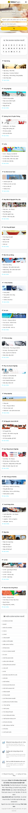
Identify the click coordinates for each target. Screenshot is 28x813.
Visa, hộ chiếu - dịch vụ (9, 327)
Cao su (5, 631)
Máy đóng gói (6, 544)
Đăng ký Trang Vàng (8, 774)
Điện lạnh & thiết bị (8, 644)
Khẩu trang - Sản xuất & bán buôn (11, 269)
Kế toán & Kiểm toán (8, 378)
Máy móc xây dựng (8, 542)
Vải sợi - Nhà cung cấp (8, 216)
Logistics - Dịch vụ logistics (10, 519)
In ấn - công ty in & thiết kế (10, 154)
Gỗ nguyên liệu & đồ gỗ (11, 421)
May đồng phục (7, 211)
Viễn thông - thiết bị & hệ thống (11, 486)
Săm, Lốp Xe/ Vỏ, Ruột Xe (9, 352)
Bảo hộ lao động (9, 255)
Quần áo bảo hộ (7, 272)
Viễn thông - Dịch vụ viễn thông (11, 491)
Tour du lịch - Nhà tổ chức (9, 322)
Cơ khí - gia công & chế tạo (10, 569)
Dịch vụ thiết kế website (15, 761)
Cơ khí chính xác (7, 572)
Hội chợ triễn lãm (7, 133)
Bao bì (4, 624)
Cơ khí (6, 560)
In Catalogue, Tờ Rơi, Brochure (11, 156)
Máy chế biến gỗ (7, 549)
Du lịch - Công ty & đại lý (9, 320)
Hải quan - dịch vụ (8, 521)
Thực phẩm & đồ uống (9, 715)
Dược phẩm (6, 292)
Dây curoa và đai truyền (9, 100)
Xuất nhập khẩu (9, 504)
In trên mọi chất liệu (8, 161)
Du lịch (6, 310)
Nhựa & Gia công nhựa (11, 587)
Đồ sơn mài (6, 241)
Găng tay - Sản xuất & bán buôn (11, 267)
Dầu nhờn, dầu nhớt (8, 355)
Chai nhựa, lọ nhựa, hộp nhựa (10, 599)
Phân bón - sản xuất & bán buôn (11, 410)
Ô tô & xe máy (8, 338)
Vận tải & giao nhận (8, 658)
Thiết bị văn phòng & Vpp (9, 718)
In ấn (5, 144)
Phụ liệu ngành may (8, 214)
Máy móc (6, 532)
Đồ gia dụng (6, 648)
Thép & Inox (6, 708)
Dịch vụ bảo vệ (7, 186)
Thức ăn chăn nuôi (8, 408)
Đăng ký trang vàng (16, 742)
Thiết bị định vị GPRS (8, 493)
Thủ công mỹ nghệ (9, 227)
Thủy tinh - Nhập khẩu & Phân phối (12, 463)
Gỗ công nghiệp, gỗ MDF (9, 438)
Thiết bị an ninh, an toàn (9, 184)
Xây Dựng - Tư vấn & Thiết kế (10, 73)
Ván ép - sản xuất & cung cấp (10, 433)
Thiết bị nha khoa (7, 299)
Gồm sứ (5, 244)
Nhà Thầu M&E (7, 78)
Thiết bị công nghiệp (8, 98)
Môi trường (6, 681)
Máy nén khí (6, 105)
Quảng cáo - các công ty (9, 126)
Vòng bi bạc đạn (7, 103)
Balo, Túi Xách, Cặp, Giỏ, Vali (10, 466)
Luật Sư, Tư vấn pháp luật (9, 375)
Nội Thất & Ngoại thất (8, 688)
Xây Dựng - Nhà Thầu (8, 70)
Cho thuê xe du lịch (8, 325)
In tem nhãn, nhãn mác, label (10, 158)
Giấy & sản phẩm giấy (8, 661)
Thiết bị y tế (6, 297)
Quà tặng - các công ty (9, 458)
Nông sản (5, 403)
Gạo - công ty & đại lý (8, 405)
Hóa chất (5, 668)
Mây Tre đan (6, 239)
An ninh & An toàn (9, 172)
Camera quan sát (7, 181)
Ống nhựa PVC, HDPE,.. (9, 604)
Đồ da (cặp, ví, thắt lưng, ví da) (11, 461)
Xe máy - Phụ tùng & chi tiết (10, 350)
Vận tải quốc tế (7, 516)
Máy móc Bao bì (7, 546)
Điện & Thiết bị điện (8, 641)
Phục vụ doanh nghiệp (10, 366)
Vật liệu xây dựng (7, 722)
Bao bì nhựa (6, 602)
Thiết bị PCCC (6, 188)
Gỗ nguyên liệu (7, 431)
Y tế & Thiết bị (8, 283)
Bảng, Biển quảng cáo (8, 128)
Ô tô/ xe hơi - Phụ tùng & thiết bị (11, 348)
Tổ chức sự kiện (7, 131)
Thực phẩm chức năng (9, 295)
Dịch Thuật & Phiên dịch (9, 380)
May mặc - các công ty (8, 209)
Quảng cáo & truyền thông (12, 116)
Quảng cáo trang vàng (14, 751)
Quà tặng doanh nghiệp (11, 449)
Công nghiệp (7, 88)
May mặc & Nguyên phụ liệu (12, 199)
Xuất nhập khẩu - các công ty (10, 514)
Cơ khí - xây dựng (7, 577)
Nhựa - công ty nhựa (8, 597)
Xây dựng (7, 61)
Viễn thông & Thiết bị (10, 477)
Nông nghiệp (8, 393)
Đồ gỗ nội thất (6, 436)
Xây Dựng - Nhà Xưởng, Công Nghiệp (13, 75)
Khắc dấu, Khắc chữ (8, 383)
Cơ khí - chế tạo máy (8, 574)
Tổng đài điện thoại (8, 489)
